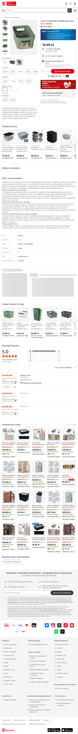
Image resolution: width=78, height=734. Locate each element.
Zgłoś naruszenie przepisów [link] (39, 682)
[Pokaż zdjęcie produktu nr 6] (5, 51)
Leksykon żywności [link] (62, 673)
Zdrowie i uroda (10, 670)
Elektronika (8, 648)
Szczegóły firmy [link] (6, 720)
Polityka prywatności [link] (34, 720)
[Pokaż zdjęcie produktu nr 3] (5, 34)
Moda (6, 666)
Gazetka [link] (59, 652)
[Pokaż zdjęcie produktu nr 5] (5, 46)
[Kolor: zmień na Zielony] (19, 62)
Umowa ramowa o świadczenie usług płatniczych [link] (39, 701)
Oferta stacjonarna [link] (63, 644)
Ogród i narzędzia (10, 652)
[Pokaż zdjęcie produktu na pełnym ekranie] (23, 37)
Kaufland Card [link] (61, 655)
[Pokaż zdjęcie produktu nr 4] (5, 40)
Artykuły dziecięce (10, 659)
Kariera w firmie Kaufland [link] (66, 700)
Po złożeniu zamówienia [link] (38, 661)
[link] (66, 4)
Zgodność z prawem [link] (19, 720)
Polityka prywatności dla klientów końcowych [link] (40, 711)
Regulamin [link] (46, 720)
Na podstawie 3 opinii (10, 359)
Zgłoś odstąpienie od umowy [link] (40, 670)
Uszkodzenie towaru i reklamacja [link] (37, 674)
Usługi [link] (59, 666)
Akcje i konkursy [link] (62, 662)
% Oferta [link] (59, 648)
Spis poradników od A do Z (39, 644)
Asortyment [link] (60, 659)
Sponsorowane (6, 145)
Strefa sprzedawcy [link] (62, 688)
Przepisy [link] (59, 670)
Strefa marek (9, 684)
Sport (6, 673)
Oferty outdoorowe (11, 644)
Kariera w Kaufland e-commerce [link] (64, 704)
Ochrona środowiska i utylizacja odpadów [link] (14, 724)
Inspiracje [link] (60, 677)
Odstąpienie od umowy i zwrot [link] (38, 665)
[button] (44, 351)
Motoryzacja (8, 677)
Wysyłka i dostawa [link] (36, 678)
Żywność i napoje (10, 680)
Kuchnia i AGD (9, 655)
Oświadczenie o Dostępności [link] (37, 724)
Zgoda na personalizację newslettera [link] (49, 610)
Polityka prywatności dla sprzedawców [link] (37, 706)
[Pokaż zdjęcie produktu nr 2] (5, 28)
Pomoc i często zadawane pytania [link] (39, 657)
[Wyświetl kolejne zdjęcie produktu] (5, 54)
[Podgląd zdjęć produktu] (5, 37)
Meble (7, 662)
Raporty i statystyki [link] (11, 700)
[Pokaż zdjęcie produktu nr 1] (5, 22)
